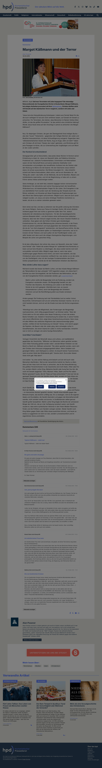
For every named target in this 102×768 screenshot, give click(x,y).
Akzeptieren (61, 386)
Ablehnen (52, 386)
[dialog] (51, 384)
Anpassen (40, 386)
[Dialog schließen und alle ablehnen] (66, 379)
